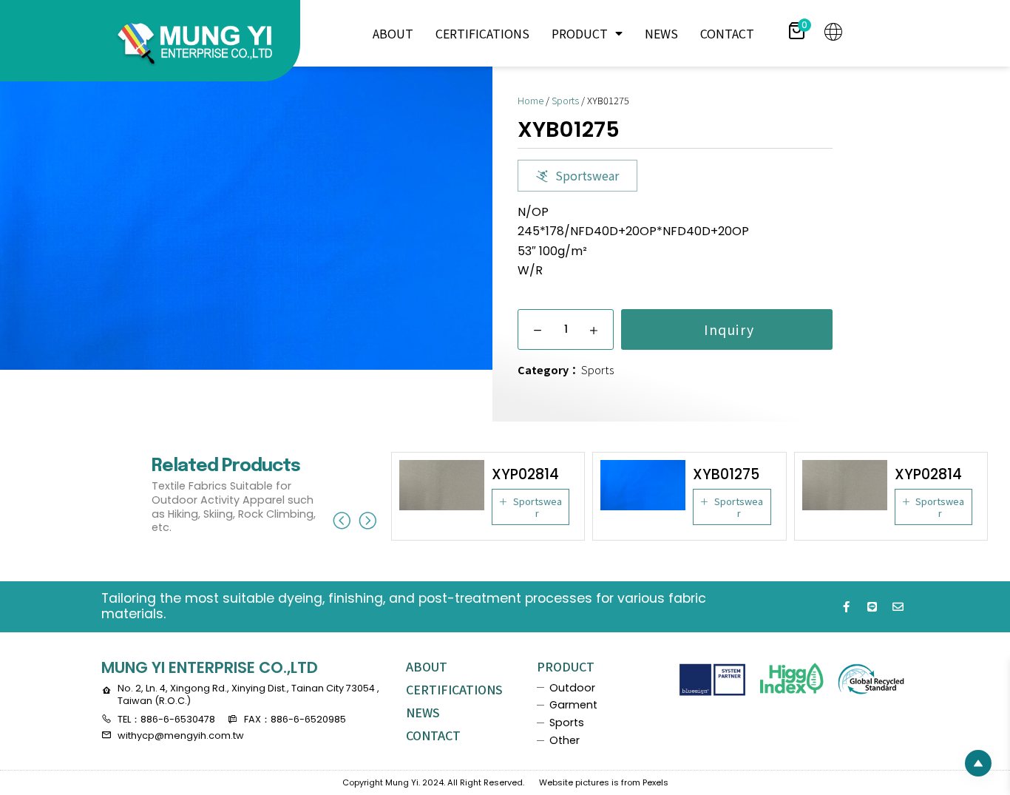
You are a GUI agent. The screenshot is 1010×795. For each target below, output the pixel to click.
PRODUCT (580, 33)
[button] (577, 176)
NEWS (661, 33)
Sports (565, 100)
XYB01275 (726, 474)
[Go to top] (978, 763)
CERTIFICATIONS (482, 33)
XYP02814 (525, 474)
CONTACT (727, 33)
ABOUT (393, 33)
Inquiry (726, 329)
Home (530, 100)
